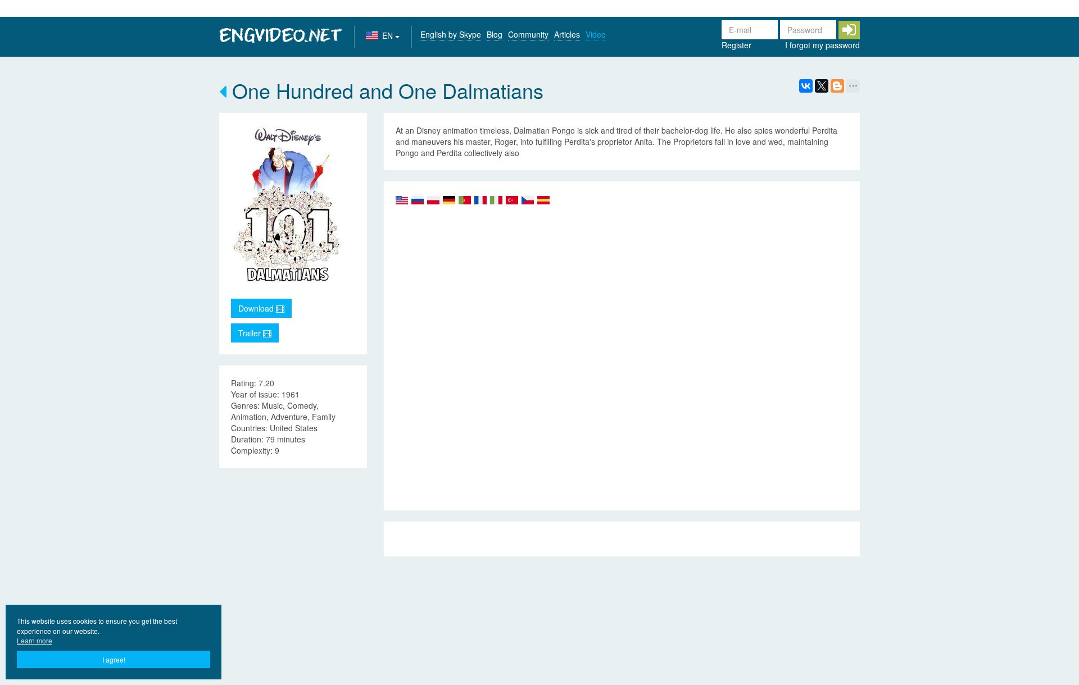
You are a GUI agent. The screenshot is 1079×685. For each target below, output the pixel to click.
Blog (494, 34)
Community (528, 34)
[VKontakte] (806, 86)
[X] (821, 86)
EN (388, 35)
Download (257, 308)
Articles (567, 34)
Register (736, 45)
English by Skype (450, 34)
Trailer (250, 333)
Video (596, 34)
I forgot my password (822, 45)
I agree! (113, 659)
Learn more (34, 640)
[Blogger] (837, 86)
